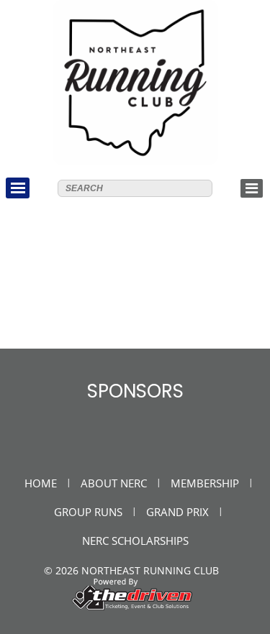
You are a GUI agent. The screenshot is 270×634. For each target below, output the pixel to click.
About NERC (114, 483)
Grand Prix (177, 512)
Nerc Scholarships (135, 540)
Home (40, 483)
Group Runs (88, 512)
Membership (205, 483)
